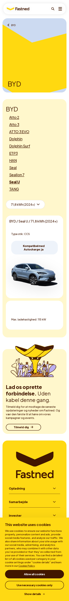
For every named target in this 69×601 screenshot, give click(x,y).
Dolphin (15, 138)
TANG (14, 189)
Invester (15, 515)
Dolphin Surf (19, 146)
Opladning (17, 488)
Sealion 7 (16, 174)
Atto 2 (14, 117)
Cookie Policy (26, 565)
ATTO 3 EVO (19, 131)
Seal (13, 167)
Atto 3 (14, 124)
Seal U (14, 181)
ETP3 (13, 153)
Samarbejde (18, 502)
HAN (13, 160)
